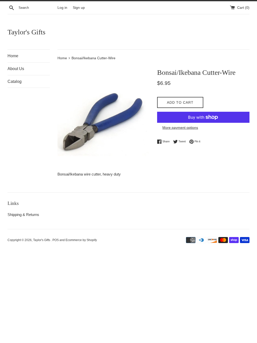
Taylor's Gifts (26, 32)
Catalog (15, 81)
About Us (16, 69)
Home (13, 56)
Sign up (79, 8)
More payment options (180, 128)
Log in (62, 8)
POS (55, 240)
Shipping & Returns (23, 214)
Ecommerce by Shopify (81, 240)
